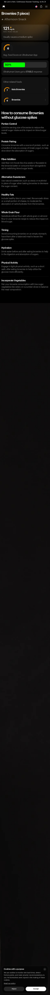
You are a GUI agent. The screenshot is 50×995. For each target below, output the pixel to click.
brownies (13, 100)
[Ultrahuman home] (4, 6)
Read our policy (9, 983)
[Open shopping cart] (41, 6)
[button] (46, 6)
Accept (35, 989)
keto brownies (16, 89)
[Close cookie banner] (44, 969)
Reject (14, 989)
